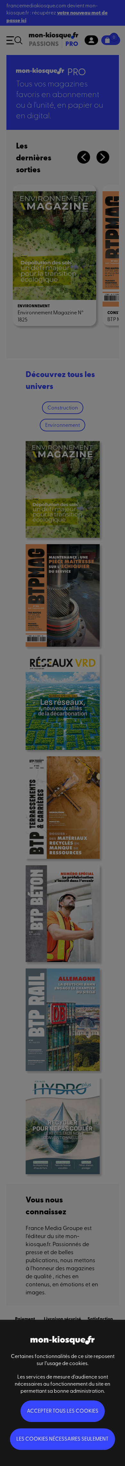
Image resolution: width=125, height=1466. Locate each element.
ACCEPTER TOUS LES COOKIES (62, 1410)
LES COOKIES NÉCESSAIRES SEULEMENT (62, 1438)
